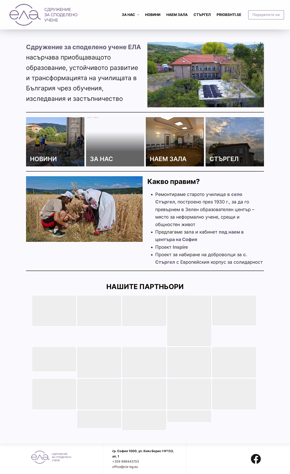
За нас (101, 158)
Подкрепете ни (266, 15)
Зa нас (128, 15)
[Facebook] (256, 459)
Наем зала (177, 15)
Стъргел (202, 15)
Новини (152, 15)
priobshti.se (229, 15)
